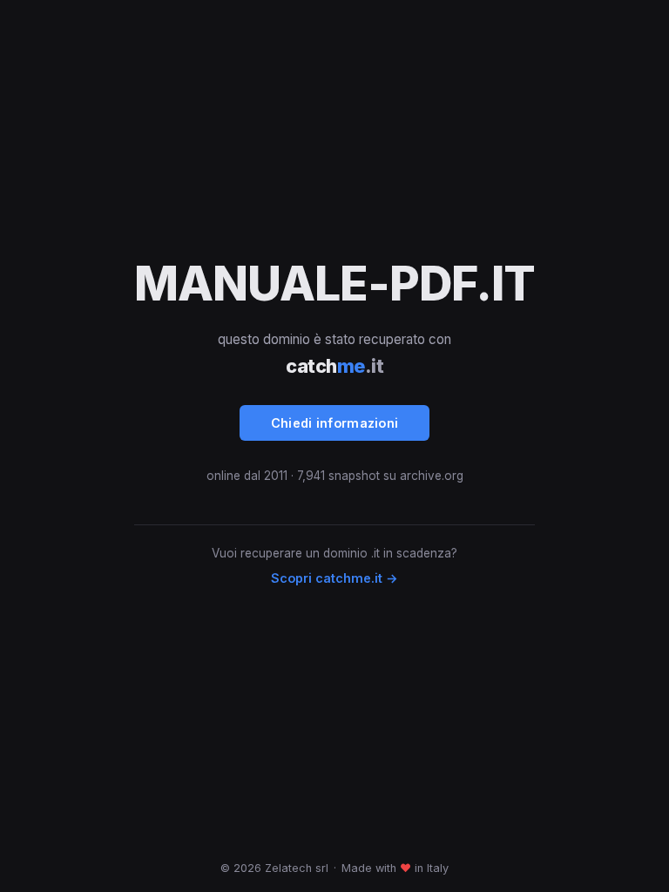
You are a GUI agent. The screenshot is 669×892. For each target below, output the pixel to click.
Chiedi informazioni (335, 423)
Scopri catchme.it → (334, 578)
